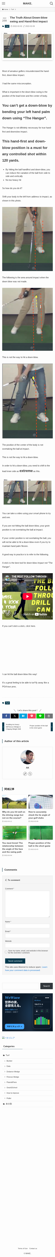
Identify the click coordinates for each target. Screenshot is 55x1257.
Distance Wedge (13, 1072)
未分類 (9, 1104)
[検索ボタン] (51, 3)
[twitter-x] (30, 774)
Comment (9, 889)
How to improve (13, 1093)
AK (27, 768)
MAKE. (27, 3)
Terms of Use (23, 1248)
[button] (6, 716)
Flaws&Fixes (12, 1082)
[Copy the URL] (49, 716)
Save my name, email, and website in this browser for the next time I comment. (28, 952)
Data (8, 1066)
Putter (9, 1098)
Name (8, 922)
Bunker (9, 1061)
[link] (25, 774)
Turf (7, 26)
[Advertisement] (27, 1138)
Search (46, 986)
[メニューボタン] (3, 3)
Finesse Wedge (13, 1077)
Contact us (33, 1248)
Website (8, 941)
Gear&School (12, 1088)
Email (8, 931)
